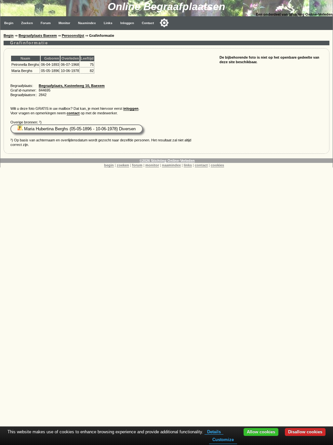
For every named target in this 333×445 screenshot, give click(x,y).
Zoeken (27, 23)
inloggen (131, 108)
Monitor (64, 23)
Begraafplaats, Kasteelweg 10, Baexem (72, 86)
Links (108, 23)
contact (73, 113)
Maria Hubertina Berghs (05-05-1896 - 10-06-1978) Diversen (79, 128)
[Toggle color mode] (164, 22)
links (188, 165)
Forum (46, 23)
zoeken (123, 165)
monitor (152, 165)
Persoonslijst (73, 35)
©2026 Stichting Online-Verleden (167, 161)
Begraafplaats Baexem (38, 35)
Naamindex (87, 23)
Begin (8, 23)
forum (137, 165)
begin (109, 165)
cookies (217, 165)
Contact (148, 23)
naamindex (171, 165)
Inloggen (127, 23)
